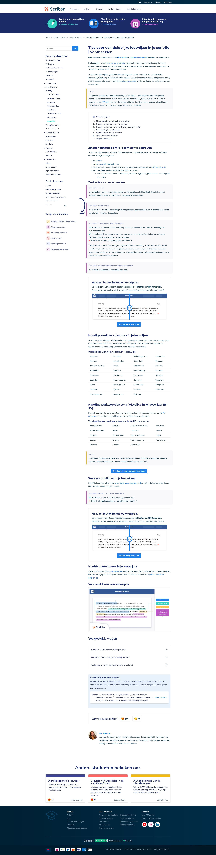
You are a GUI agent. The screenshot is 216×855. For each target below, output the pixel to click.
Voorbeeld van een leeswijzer (107, 136)
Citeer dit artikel (161, 697)
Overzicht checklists (53, 174)
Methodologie (51, 136)
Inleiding (49, 91)
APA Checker (104, 825)
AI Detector (104, 821)
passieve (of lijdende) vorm (107, 164)
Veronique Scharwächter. (139, 57)
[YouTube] (144, 824)
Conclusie (49, 144)
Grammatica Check (128, 815)
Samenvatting (51, 83)
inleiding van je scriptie (115, 63)
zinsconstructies (129, 81)
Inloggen (158, 2)
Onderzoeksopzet (52, 129)
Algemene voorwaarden (77, 828)
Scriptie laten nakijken (108, 815)
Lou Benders (122, 57)
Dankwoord (50, 79)
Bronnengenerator (106, 828)
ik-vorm (99, 161)
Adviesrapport (51, 167)
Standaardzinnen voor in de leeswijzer (129, 471)
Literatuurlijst (50, 159)
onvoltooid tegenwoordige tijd (128, 483)
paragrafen (117, 571)
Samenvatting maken (128, 821)
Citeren (99, 9)
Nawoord (49, 156)
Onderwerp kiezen (54, 98)
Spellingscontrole (127, 825)
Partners (70, 825)
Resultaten (49, 140)
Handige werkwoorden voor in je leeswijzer (112, 124)
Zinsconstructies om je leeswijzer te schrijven (112, 121)
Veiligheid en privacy (161, 849)
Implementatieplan (52, 171)
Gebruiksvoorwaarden (114, 849)
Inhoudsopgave (51, 87)
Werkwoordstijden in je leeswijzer (108, 130)
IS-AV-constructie (158, 167)
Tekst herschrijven (127, 818)
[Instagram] (151, 824)
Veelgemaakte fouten (53, 189)
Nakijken (87, 9)
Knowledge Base (133, 9)
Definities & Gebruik (53, 193)
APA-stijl (105, 102)
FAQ (139, 2)
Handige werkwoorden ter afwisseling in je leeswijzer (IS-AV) (118, 127)
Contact (145, 812)
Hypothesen (51, 117)
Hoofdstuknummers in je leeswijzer (109, 133)
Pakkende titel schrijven (54, 68)
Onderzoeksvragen (54, 113)
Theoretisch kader (52, 133)
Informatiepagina (52, 72)
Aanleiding (51, 102)
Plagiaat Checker (106, 818)
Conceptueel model (53, 125)
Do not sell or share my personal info (138, 849)
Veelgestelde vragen (103, 139)
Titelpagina (50, 64)
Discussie (49, 148)
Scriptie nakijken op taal (129, 324)
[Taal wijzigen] (48, 850)
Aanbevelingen (51, 152)
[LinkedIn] (157, 824)
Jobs (69, 818)
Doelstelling (51, 110)
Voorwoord (49, 75)
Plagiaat (73, 9)
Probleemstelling (53, 106)
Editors (70, 815)
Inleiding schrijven (53, 94)
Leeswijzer (51, 121)
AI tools (48, 186)
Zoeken (169, 2)
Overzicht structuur (53, 60)
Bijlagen (48, 163)
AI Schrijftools (114, 9)
